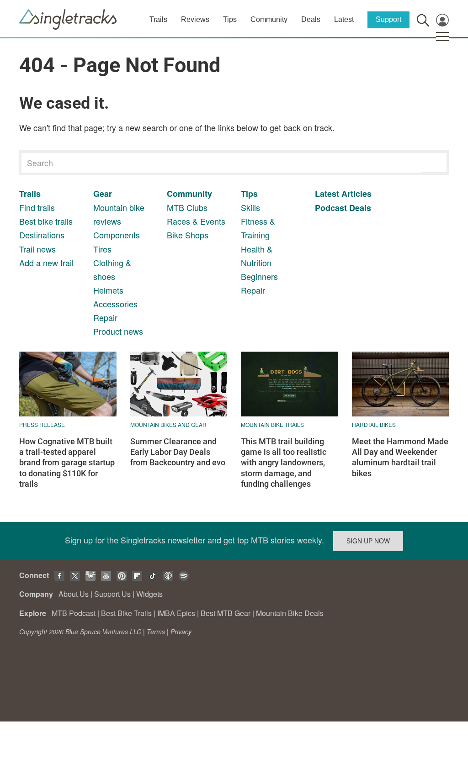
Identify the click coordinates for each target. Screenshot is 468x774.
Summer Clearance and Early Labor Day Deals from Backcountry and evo (177, 452)
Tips (230, 19)
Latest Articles (343, 194)
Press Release (42, 424)
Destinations (41, 235)
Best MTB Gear (225, 613)
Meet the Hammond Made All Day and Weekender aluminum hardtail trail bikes (400, 457)
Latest (344, 19)
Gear (102, 194)
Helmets (108, 290)
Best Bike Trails (126, 613)
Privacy (180, 631)
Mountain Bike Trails (272, 424)
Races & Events (196, 221)
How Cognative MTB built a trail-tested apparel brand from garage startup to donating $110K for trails (67, 463)
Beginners (259, 276)
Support (388, 19)
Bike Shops (187, 235)
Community (268, 19)
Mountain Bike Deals (290, 613)
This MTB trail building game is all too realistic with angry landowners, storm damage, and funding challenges (283, 463)
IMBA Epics (176, 613)
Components (116, 235)
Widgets (149, 594)
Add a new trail (46, 263)
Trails (158, 19)
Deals (310, 19)
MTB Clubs (187, 207)
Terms (156, 631)
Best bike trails (46, 221)
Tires (102, 249)
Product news (118, 331)
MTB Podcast (74, 613)
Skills (250, 207)
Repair (105, 317)
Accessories (115, 304)
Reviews (195, 19)
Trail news (37, 249)
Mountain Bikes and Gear (168, 424)
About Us (73, 594)
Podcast (331, 208)
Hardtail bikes (374, 424)
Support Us (112, 594)
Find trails (37, 207)
